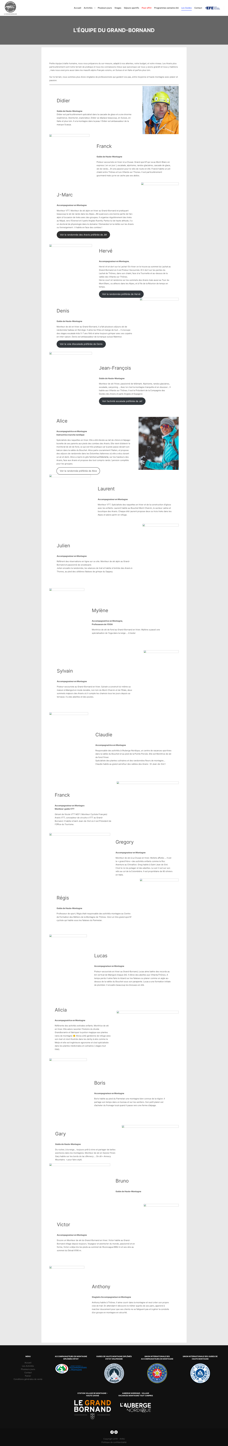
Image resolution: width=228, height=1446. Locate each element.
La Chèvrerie (102, 457)
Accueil (28, 1362)
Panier (28, 1376)
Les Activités (28, 1366)
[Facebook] (112, 1432)
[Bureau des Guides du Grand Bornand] (10, 8)
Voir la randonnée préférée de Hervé (121, 294)
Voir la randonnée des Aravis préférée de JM (83, 234)
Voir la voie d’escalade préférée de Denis (81, 344)
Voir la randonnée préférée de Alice (78, 471)
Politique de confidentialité (114, 1442)
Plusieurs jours (28, 1369)
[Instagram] (116, 1432)
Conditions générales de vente (28, 1379)
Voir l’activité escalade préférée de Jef (122, 401)
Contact (28, 1372)
